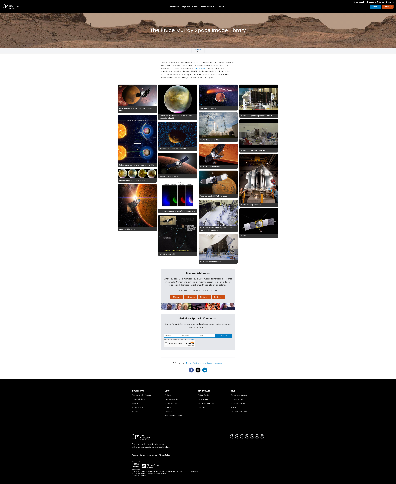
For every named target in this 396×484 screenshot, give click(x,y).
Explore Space (190, 6)
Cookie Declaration (139, 476)
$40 (218, 297)
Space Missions (138, 399)
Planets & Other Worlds (141, 395)
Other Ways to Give (239, 411)
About (220, 6)
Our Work (174, 6)
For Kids (135, 411)
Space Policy (137, 407)
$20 (204, 297)
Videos (168, 407)
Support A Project (238, 399)
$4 (176, 297)
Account (372, 2)
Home (188, 363)
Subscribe (223, 336)
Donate (388, 6)
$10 (190, 297)
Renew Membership (239, 395)
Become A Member (206, 403)
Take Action (207, 6)
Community (360, 2)
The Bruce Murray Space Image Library (208, 363)
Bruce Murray (201, 68)
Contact (201, 407)
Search (391, 2)
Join (375, 6)
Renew (381, 2)
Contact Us (152, 455)
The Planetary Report (174, 415)
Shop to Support (238, 403)
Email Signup (203, 399)
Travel (233, 407)
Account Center (138, 455)
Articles (168, 395)
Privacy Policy (190, 339)
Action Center (204, 395)
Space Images (171, 403)
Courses (168, 411)
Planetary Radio (171, 399)
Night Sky (136, 403)
